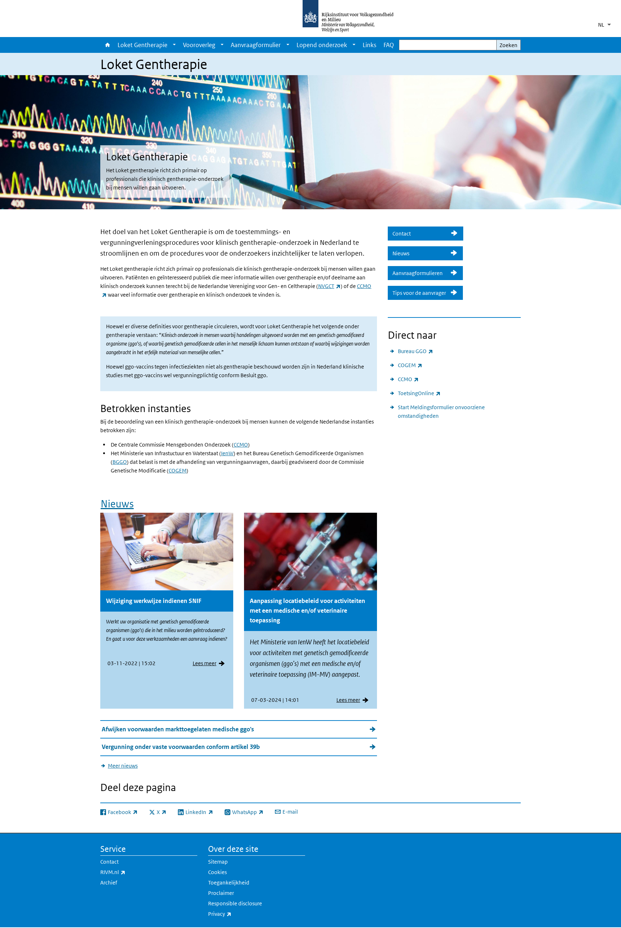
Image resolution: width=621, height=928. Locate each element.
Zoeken (509, 45)
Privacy (235, 913)
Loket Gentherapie (142, 45)
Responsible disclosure (235, 903)
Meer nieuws (123, 765)
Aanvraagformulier (256, 45)
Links (369, 45)
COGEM (178, 470)
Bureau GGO (415, 351)
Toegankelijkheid (228, 882)
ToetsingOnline (419, 393)
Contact (419, 233)
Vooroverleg (199, 45)
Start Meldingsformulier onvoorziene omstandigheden (441, 411)
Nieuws (117, 504)
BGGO (119, 461)
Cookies (217, 872)
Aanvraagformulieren (419, 273)
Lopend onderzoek (321, 45)
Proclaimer (221, 893)
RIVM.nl (128, 872)
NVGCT (329, 286)
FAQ (388, 45)
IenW (227, 453)
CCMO (241, 444)
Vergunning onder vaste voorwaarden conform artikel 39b (181, 747)
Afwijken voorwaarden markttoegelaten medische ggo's (178, 729)
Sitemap (218, 861)
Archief (108, 882)
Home (107, 45)
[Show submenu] (174, 45)
